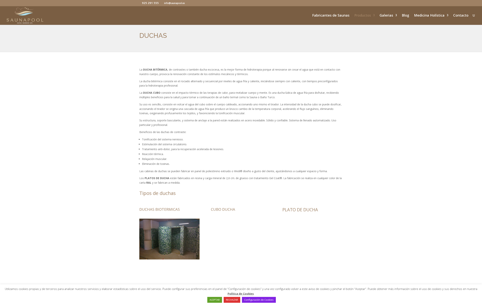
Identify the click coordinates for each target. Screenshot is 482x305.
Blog (405, 15)
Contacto (460, 15)
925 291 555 (150, 3)
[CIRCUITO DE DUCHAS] (169, 258)
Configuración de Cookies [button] (259, 299)
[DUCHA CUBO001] (241, 278)
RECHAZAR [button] (232, 299)
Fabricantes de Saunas (330, 15)
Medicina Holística (429, 15)
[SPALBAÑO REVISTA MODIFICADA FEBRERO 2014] (312, 278)
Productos (362, 15)
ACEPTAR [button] (215, 299)
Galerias (386, 15)
